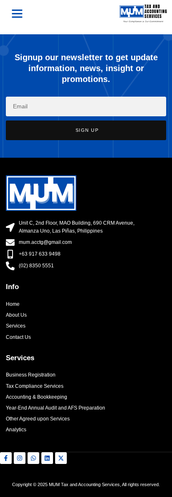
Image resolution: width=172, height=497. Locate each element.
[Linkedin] (47, 458)
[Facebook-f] (6, 458)
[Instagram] (19, 458)
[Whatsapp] (33, 458)
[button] (17, 13)
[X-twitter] (61, 458)
